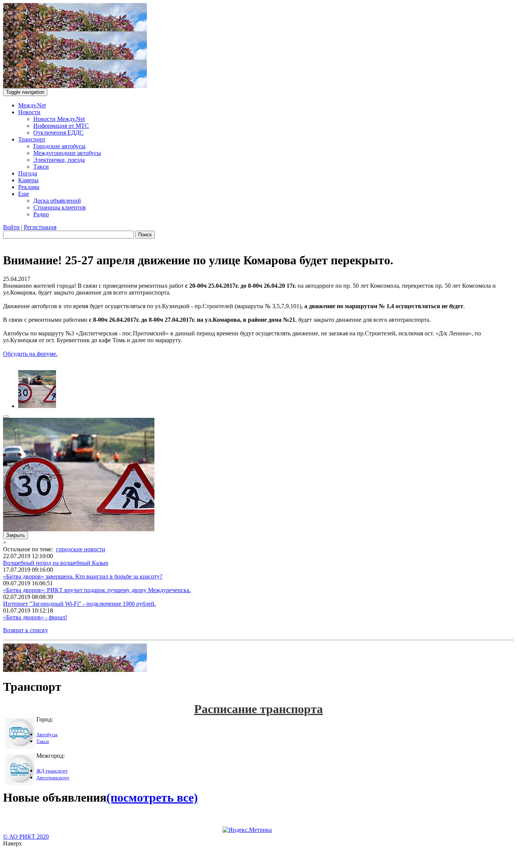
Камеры (28, 180)
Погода (27, 173)
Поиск (145, 234)
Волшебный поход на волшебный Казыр (55, 563)
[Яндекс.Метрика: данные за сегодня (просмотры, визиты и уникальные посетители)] (247, 830)
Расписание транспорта (258, 709)
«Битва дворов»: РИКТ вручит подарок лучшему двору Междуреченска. (97, 590)
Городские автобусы (59, 146)
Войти (11, 227)
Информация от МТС (61, 126)
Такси (41, 166)
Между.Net (32, 105)
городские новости (80, 549)
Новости (29, 112)
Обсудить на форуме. (30, 354)
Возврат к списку (25, 630)
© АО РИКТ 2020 (26, 836)
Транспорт (31, 139)
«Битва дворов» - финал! (35, 617)
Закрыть (15, 535)
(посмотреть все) (152, 797)
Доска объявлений (57, 200)
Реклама (28, 187)
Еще (23, 194)
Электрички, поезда (59, 160)
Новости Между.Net (59, 119)
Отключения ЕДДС (58, 132)
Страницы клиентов (59, 207)
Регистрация (40, 227)
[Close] (6, 417)
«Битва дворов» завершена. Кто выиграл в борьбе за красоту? (82, 576)
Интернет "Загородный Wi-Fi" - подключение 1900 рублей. (79, 603)
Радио (41, 214)
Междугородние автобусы (67, 153)
